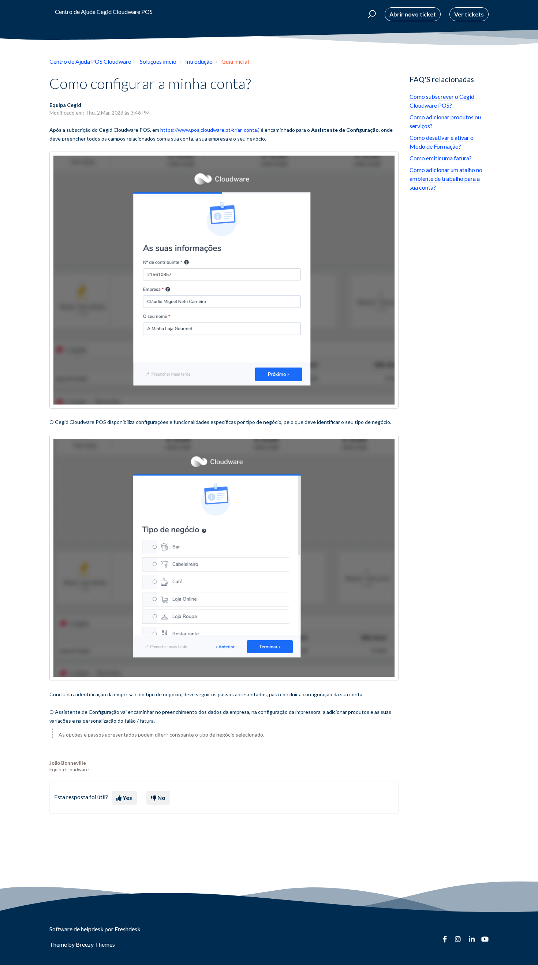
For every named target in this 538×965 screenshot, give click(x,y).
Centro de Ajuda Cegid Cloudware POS (104, 11)
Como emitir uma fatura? (441, 157)
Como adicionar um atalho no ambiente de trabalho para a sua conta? (446, 178)
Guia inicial (235, 61)
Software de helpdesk (77, 928)
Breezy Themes (95, 944)
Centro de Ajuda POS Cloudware (90, 61)
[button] (370, 14)
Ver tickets (469, 14)
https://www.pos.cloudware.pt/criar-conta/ (209, 130)
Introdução (199, 61)
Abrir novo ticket (412, 14)
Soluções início (158, 61)
